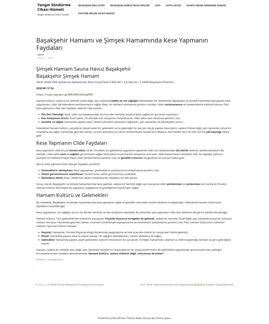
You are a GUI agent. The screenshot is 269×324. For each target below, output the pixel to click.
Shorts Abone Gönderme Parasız (206, 5)
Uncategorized (54, 259)
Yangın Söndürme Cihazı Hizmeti (54, 7)
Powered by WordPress (111, 318)
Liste (157, 5)
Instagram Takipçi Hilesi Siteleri (129, 5)
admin (41, 54)
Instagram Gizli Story (91, 5)
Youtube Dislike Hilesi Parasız (96, 13)
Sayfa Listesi (173, 5)
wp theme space (161, 318)
